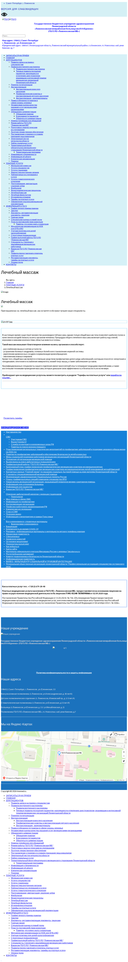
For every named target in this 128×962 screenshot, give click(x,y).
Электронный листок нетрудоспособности (20, 139)
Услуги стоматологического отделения (28, 890)
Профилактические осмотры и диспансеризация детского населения (32, 95)
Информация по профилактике (20, 501)
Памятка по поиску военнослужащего (28, 447)
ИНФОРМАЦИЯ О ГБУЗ (16, 206)
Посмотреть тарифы (13, 418)
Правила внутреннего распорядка (25, 67)
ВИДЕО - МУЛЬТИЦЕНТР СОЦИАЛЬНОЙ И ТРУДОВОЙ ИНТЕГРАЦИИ (39, 561)
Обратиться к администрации (28, 118)
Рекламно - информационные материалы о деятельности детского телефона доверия (45, 531)
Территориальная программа (28, 152)
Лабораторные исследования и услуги (28, 888)
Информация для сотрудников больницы (25, 484)
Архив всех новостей (15, 539)
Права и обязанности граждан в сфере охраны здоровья (24, 101)
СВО (8, 437)
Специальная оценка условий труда (26, 219)
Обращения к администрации (23, 111)
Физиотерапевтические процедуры (26, 190)
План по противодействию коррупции (27, 222)
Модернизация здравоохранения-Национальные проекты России (36, 477)
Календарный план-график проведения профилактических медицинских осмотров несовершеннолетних (54, 467)
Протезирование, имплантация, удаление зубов (24, 184)
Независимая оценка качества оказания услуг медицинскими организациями (24, 107)
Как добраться (12, 546)
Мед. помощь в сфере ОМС (18, 499)
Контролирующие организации (20, 504)
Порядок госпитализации (21, 85)
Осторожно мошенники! (17, 541)
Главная (10, 282)
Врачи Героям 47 (19, 442)
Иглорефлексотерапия (20, 197)
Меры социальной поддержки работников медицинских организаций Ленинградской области (48, 457)
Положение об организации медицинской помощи (29, 459)
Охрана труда (17, 262)
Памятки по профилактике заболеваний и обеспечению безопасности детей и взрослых (46, 454)
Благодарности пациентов (27, 116)
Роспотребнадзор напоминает (20, 554)
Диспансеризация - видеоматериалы (32, 98)
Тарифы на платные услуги (22, 199)
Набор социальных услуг (22, 143)
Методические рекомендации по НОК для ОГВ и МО (34, 933)
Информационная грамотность (20, 559)
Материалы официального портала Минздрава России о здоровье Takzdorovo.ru (43, 551)
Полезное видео (13, 514)
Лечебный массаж (19, 192)
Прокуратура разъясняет (17, 544)
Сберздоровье (13, 536)
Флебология (16, 188)
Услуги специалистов (20, 168)
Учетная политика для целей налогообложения (23, 232)
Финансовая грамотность (17, 534)
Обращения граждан (25, 114)
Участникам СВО (18, 439)
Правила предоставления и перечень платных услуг (35, 948)
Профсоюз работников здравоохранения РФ (26, 506)
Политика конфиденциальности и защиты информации (64, 672)
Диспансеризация (18, 87)
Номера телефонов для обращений (26, 120)
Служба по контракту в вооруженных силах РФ (32, 444)
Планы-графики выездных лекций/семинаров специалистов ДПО (36, 479)
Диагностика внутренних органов (25, 172)
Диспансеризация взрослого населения (34, 820)
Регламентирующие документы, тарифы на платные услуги (24, 259)
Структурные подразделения (23, 235)
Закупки (14, 210)
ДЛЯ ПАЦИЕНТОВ (14, 60)
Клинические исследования (19, 509)
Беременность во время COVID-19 (22, 529)
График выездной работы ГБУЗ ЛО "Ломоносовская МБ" (26, 238)
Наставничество (13, 432)
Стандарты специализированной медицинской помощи (31, 474)
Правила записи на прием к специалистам (22, 63)
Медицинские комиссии (21, 165)
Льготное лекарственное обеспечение (27, 132)
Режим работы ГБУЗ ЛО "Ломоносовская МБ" (21, 124)
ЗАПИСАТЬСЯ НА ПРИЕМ (17, 55)
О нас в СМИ (12, 511)
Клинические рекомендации (23, 159)
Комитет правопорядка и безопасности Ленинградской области (35, 556)
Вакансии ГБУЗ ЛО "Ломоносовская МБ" (25, 489)
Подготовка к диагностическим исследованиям (24, 128)
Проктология (17, 496)
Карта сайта (11, 549)
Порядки (14, 161)
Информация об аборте (21, 156)
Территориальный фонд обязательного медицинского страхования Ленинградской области (26, 147)
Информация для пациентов (19, 487)
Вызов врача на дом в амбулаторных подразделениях (31, 462)
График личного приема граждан (24, 208)
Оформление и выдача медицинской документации (34, 910)
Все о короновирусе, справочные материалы (26, 521)
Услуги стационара (19, 170)
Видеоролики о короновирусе (24, 524)
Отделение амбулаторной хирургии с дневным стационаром (33, 494)
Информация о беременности (23, 154)
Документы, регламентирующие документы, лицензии (24, 214)
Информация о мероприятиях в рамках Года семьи (29, 516)
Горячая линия (17, 217)
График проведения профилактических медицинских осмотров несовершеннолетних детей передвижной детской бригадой (63, 469)
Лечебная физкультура (21, 195)
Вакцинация (11, 526)
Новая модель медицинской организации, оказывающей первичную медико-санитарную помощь (50, 482)
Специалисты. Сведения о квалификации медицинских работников (23, 244)
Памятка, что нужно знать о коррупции (32, 224)
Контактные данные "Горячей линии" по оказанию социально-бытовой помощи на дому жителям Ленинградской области (61, 472)
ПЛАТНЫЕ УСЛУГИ (14, 163)
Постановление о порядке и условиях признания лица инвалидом (27, 135)
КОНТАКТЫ (11, 264)
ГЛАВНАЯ (10, 58)
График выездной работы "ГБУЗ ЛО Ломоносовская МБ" (32, 464)
